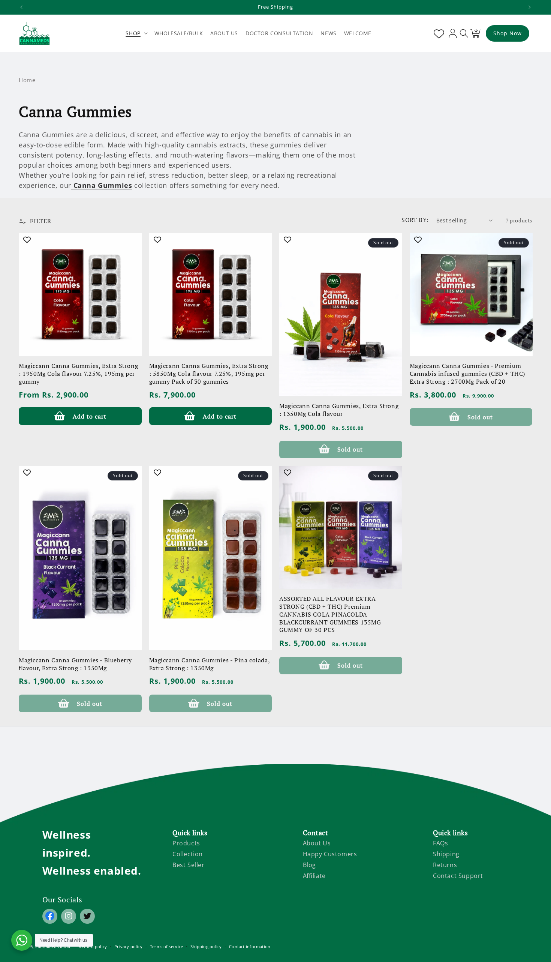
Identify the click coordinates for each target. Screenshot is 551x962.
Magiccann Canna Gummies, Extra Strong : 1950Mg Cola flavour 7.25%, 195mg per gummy (78, 374)
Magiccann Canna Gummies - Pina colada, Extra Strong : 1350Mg (209, 664)
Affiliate (314, 875)
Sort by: (414, 220)
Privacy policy (128, 946)
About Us (317, 843)
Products (186, 843)
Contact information (249, 946)
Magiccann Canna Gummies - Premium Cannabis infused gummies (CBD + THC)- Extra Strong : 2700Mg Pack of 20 (469, 374)
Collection (187, 854)
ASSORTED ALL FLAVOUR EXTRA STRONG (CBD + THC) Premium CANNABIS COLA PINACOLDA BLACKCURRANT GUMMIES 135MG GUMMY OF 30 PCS (330, 614)
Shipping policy (206, 946)
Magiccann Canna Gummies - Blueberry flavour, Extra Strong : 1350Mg (75, 664)
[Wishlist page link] (437, 33)
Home (27, 80)
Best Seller (188, 864)
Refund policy (93, 946)
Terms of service (166, 946)
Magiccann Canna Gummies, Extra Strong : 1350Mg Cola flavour (338, 410)
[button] (136, 33)
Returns (445, 864)
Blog (309, 864)
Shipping (446, 854)
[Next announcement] (529, 7)
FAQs (440, 843)
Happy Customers (330, 854)
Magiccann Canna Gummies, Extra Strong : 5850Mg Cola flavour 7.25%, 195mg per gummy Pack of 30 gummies (208, 374)
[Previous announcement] (21, 7)
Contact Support (458, 875)
